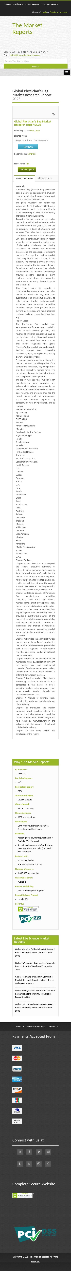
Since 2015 (23, 774)
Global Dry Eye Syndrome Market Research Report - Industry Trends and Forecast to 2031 (35, 1007)
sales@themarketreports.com (25, 55)
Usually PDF (23, 899)
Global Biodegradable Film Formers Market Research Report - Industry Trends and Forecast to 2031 (35, 994)
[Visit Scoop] (20, 1164)
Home (8, 4)
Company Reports (50, 4)
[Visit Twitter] (39, 1152)
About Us (20, 1027)
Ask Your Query (27, 169)
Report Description (24, 178)
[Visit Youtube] (48, 1152)
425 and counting (26, 808)
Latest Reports (32, 4)
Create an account (59, 12)
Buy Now (28, 146)
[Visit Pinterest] (48, 1164)
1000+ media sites (26, 860)
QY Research (31, 741)
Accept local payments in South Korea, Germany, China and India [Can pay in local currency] (35, 848)
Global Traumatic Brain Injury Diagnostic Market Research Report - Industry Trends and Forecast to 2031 (34, 980)
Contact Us (53, 1027)
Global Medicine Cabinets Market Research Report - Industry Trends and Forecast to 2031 (35, 952)
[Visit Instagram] (39, 1164)
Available (22, 882)
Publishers (18, 4)
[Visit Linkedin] (20, 1152)
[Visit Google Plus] (29, 1164)
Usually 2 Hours (25, 800)
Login (44, 12)
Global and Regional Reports (31, 890)
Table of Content (44, 178)
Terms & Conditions (36, 1027)
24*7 (20, 782)
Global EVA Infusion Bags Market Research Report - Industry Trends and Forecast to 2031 (34, 966)
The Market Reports (27, 29)
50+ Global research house (30, 864)
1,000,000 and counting (29, 873)
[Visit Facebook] (29, 1152)
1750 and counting (26, 817)
